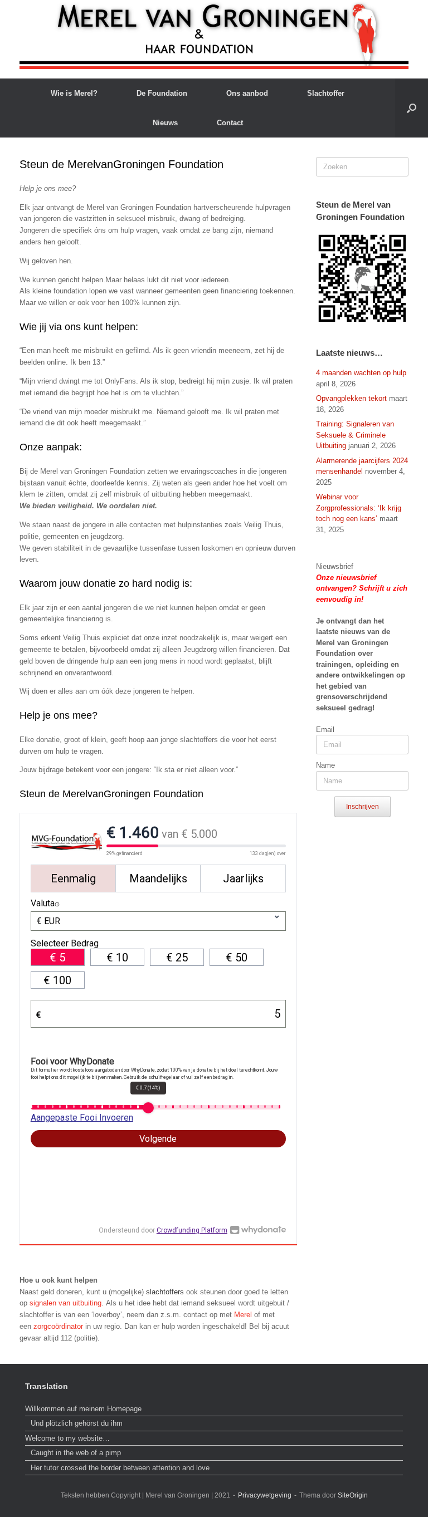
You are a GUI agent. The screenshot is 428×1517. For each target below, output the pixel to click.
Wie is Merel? (74, 93)
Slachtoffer (325, 93)
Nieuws (165, 123)
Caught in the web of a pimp (76, 1453)
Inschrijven (362, 807)
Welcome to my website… (68, 1438)
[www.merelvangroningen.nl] (214, 34)
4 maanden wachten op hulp (361, 373)
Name (325, 765)
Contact (230, 123)
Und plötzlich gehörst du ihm (77, 1423)
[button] (411, 108)
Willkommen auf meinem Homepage (83, 1409)
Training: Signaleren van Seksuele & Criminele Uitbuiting (355, 435)
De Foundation (162, 93)
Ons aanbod (247, 93)
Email (325, 729)
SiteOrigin (353, 1495)
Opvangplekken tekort (351, 398)
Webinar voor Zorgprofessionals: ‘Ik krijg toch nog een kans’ (358, 508)
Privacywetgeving (264, 1495)
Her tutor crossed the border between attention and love (120, 1468)
